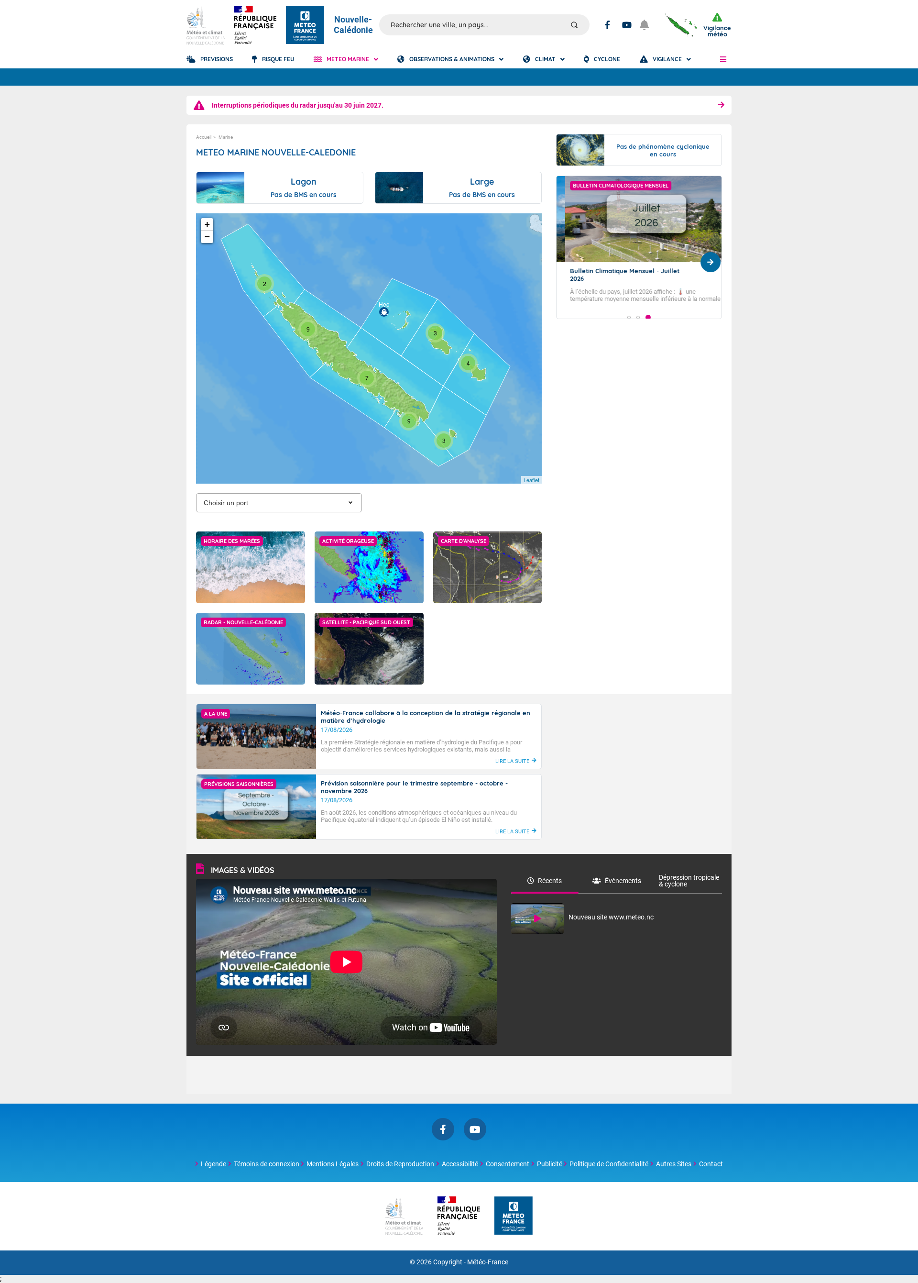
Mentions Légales (332, 1164)
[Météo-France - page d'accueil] (513, 1216)
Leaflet (531, 480)
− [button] (207, 237)
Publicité (549, 1164)
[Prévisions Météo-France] (305, 25)
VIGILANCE (667, 59)
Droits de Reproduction (400, 1164)
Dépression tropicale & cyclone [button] (689, 881)
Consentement (507, 1164)
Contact (711, 1164)
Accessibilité (460, 1164)
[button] (723, 59)
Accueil (203, 137)
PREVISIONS (216, 59)
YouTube (627, 25)
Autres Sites (673, 1164)
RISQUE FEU (278, 59)
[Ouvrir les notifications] (648, 25)
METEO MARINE (348, 59)
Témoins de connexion (266, 1164)
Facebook (607, 25)
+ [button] (207, 224)
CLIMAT (545, 59)
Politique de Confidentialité (608, 1164)
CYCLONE (607, 59)
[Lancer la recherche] (574, 24)
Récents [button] (550, 881)
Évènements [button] (623, 881)
